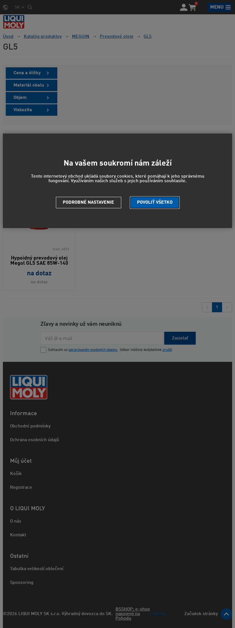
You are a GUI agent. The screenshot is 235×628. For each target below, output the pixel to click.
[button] (154, 202)
